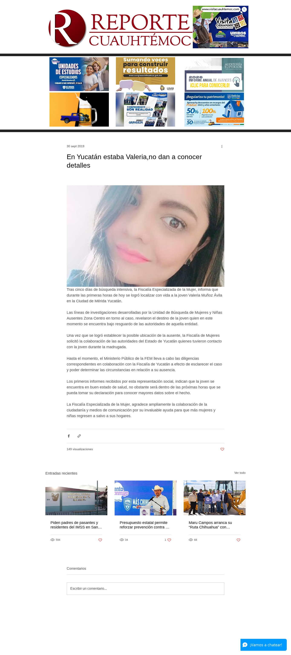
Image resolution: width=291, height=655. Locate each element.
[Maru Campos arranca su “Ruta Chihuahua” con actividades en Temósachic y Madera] (215, 498)
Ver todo (240, 472)
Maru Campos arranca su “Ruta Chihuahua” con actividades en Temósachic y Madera (213, 525)
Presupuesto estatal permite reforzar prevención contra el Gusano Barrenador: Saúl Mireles (144, 525)
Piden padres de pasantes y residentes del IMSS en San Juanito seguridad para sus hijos (74, 525)
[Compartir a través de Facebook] (69, 436)
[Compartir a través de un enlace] (79, 436)
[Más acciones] (221, 146)
